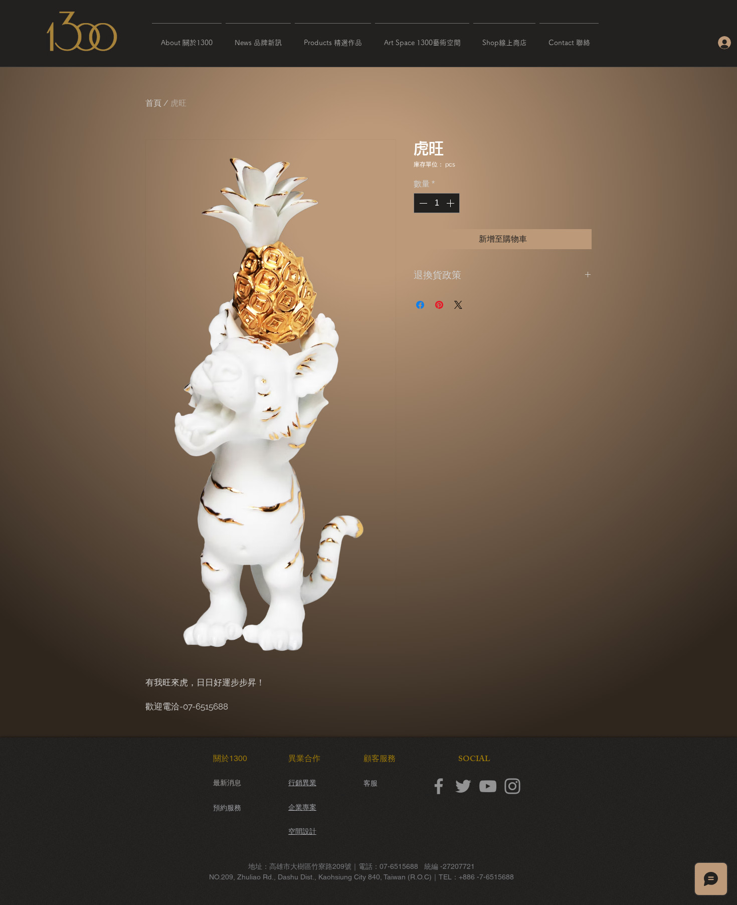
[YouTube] (487, 786)
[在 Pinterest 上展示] (439, 305)
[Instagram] (512, 786)
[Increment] (451, 203)
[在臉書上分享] (420, 305)
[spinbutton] (436, 203)
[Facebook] (438, 786)
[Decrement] (422, 203)
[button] (187, 38)
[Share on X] (458, 305)
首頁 (153, 103)
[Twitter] (463, 786)
